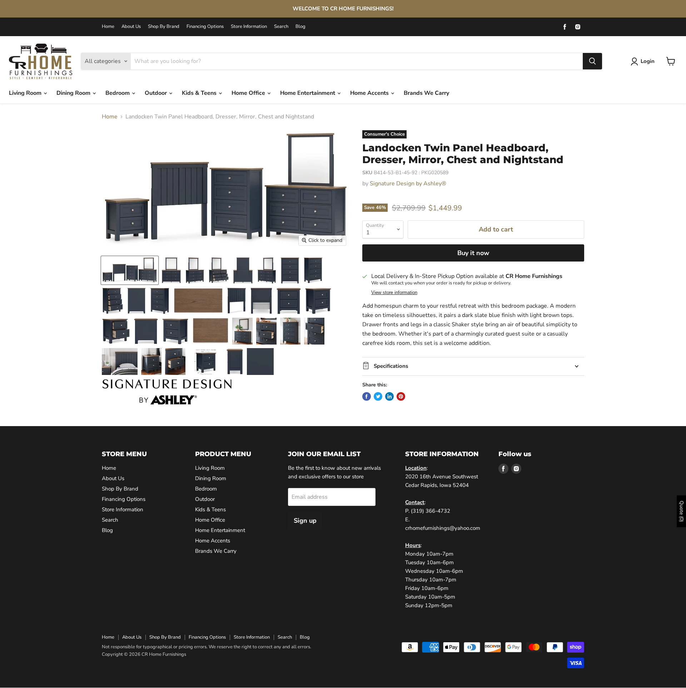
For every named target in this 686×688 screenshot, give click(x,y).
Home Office (249, 93)
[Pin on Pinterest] (401, 396)
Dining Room (74, 93)
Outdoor (156, 93)
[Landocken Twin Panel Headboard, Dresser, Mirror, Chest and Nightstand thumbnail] (129, 270)
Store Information (249, 26)
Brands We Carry (426, 93)
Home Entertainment (308, 93)
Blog (300, 26)
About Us (131, 26)
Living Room (26, 93)
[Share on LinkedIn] (389, 396)
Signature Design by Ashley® (408, 183)
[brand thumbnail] (167, 392)
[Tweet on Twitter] (378, 396)
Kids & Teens (200, 93)
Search (281, 26)
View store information (394, 292)
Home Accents (370, 93)
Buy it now (473, 253)
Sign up (305, 520)
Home (108, 26)
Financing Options (205, 26)
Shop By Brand (163, 26)
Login (648, 61)
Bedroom (118, 93)
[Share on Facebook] (366, 396)
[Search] (592, 61)
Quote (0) (681, 511)
